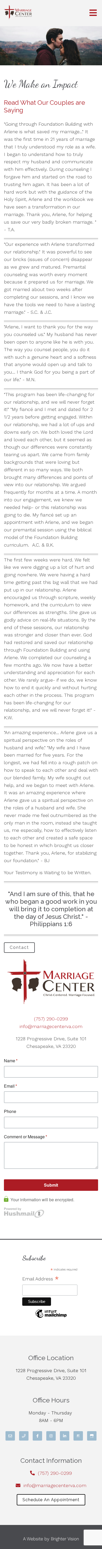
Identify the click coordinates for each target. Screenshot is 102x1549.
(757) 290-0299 (51, 1019)
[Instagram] (51, 1436)
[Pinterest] (78, 1436)
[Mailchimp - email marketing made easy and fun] (51, 1317)
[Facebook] (37, 1436)
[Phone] (24, 1436)
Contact (19, 947)
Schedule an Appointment (51, 1499)
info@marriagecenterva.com (51, 1026)
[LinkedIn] (64, 1436)
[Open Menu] (93, 13)
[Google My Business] (92, 1436)
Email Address (40, 1279)
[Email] (10, 1436)
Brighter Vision (65, 1538)
